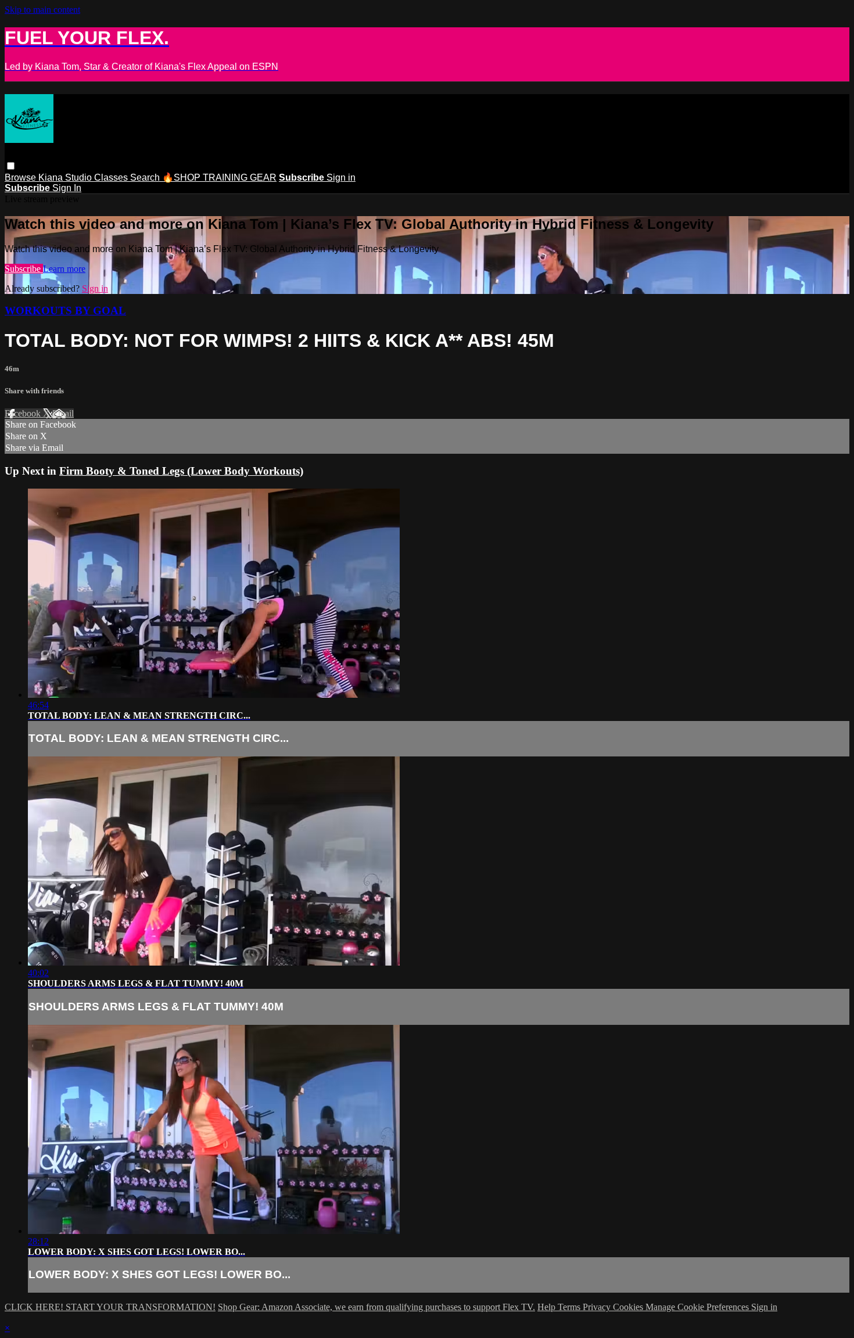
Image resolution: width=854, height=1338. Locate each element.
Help (547, 1307)
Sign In (66, 188)
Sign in (341, 177)
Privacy (598, 1307)
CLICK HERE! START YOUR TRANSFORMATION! (110, 1307)
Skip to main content (42, 10)
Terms (570, 1307)
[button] (11, 166)
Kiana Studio (66, 177)
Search (146, 177)
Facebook (24, 413)
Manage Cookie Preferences (698, 1307)
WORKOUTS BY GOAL (65, 310)
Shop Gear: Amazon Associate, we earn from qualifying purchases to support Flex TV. (376, 1307)
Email (63, 413)
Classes (112, 177)
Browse (21, 177)
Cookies (629, 1307)
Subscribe (24, 269)
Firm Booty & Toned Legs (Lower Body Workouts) (181, 471)
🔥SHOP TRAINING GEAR (219, 177)
